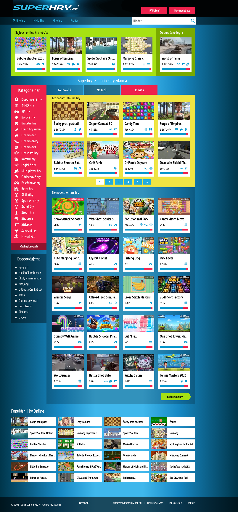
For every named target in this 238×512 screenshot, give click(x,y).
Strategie (27, 218)
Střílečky (27, 224)
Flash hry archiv (31, 129)
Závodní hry (29, 230)
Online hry (19, 20)
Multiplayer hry (31, 170)
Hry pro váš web (155, 503)
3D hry (25, 111)
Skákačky (27, 194)
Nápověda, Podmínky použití (127, 503)
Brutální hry (28, 123)
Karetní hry (28, 158)
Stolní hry (27, 212)
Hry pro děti (28, 135)
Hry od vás (28, 236)
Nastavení (84, 503)
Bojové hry (28, 117)
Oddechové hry (31, 176)
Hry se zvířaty (29, 153)
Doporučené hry (31, 99)
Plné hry (57, 20)
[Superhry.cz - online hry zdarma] (46, 3)
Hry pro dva (28, 147)
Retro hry (27, 188)
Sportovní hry (30, 200)
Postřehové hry (31, 182)
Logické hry (28, 164)
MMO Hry (28, 105)
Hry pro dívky (29, 141)
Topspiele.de (175, 503)
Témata (139, 90)
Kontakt (191, 503)
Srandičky (27, 206)
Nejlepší (102, 90)
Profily (74, 20)
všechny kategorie (29, 246)
